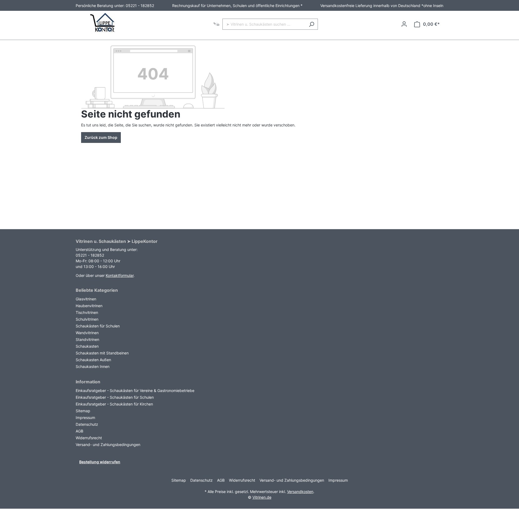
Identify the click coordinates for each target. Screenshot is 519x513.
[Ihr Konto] (404, 24)
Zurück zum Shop (101, 137)
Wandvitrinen (87, 332)
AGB (79, 431)
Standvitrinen (87, 339)
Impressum (85, 417)
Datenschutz (87, 424)
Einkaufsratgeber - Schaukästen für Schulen (115, 397)
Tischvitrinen (87, 312)
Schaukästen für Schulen (98, 326)
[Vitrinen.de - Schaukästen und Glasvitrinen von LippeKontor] (103, 23)
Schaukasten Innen (92, 366)
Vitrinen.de (261, 497)
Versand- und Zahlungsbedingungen (108, 444)
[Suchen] (311, 24)
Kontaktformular (120, 275)
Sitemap (83, 410)
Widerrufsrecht (89, 437)
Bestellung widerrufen (99, 462)
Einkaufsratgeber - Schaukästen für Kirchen (114, 404)
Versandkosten (300, 491)
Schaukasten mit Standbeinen (102, 353)
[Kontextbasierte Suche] (216, 24)
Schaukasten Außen (93, 359)
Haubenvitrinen (89, 305)
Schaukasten (87, 346)
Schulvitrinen (87, 319)
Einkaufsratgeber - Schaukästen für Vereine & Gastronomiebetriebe (135, 390)
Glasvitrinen (86, 299)
